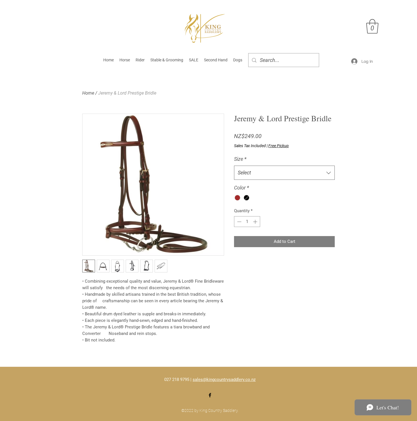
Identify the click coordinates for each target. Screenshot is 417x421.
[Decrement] (239, 221)
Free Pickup (278, 145)
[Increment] (256, 221)
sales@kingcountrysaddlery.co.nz (224, 379)
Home (88, 93)
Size (240, 159)
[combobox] (284, 173)
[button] (372, 26)
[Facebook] (210, 395)
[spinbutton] (247, 221)
